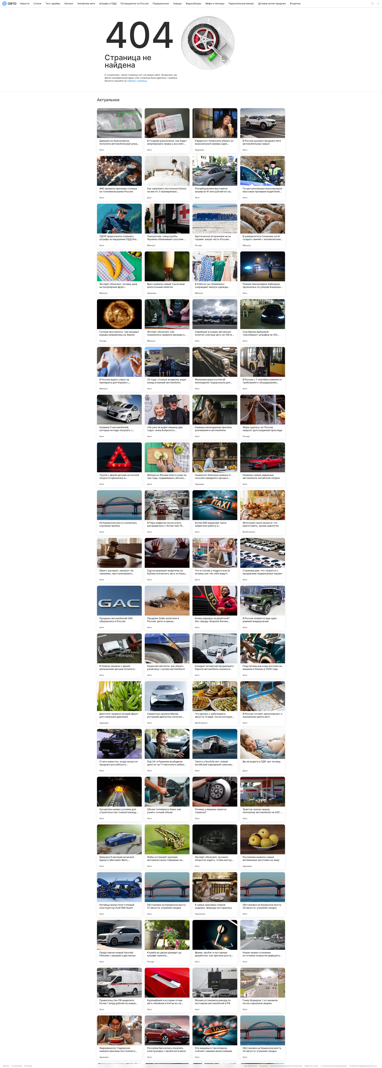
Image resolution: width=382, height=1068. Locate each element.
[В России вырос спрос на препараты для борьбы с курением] (119, 369)
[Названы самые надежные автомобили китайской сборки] (262, 464)
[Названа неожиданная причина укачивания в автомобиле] (214, 417)
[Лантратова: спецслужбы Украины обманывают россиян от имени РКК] (167, 226)
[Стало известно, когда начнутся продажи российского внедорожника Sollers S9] (119, 751)
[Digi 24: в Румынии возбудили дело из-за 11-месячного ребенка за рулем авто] (167, 751)
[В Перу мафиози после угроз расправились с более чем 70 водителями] (167, 512)
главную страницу (137, 80)
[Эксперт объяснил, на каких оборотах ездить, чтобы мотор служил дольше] (214, 846)
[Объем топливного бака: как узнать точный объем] (167, 799)
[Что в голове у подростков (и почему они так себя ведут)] (214, 560)
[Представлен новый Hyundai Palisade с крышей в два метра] (119, 942)
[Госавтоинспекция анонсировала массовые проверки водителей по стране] (262, 178)
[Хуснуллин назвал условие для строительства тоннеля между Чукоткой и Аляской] (119, 799)
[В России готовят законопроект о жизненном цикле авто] (262, 703)
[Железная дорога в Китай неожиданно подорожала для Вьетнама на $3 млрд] (214, 369)
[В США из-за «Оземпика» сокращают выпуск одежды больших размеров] (214, 273)
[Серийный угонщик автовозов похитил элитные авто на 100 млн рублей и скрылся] (214, 321)
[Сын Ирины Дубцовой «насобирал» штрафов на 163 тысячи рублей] (262, 321)
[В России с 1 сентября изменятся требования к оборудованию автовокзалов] (262, 369)
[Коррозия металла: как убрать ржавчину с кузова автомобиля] (167, 655)
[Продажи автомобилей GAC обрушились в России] (119, 608)
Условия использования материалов (286, 1066)
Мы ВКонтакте (250, 1066)
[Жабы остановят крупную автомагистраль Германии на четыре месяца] (167, 846)
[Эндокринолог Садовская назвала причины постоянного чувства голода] (119, 1037)
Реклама (28, 1066)
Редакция (263, 1066)
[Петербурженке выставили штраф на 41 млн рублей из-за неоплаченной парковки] (214, 178)
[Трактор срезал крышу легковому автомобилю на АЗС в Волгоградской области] (262, 799)
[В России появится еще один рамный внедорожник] (262, 608)
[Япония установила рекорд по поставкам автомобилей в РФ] (214, 990)
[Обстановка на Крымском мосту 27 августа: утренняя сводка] (167, 894)
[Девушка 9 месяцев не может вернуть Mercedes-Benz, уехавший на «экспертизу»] (119, 846)
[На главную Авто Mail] (11, 3)
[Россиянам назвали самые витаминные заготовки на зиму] (262, 846)
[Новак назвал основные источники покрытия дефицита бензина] (262, 942)
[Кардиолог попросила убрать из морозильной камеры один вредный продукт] (214, 130)
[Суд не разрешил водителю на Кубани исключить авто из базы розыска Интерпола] (167, 560)
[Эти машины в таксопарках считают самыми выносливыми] (214, 1037)
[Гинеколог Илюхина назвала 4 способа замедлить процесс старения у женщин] (214, 464)
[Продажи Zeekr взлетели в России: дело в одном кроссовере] (167, 608)
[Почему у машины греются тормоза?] (214, 799)
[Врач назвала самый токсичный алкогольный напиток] (167, 273)
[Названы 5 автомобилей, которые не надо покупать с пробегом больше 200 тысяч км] (119, 417)
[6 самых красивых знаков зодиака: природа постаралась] (214, 894)
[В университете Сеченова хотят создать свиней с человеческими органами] (262, 226)
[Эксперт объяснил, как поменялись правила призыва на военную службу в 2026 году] (167, 321)
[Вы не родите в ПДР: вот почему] (262, 751)
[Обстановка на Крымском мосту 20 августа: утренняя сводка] (262, 894)
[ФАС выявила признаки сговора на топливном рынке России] (119, 178)
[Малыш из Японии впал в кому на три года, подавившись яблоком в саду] (167, 464)
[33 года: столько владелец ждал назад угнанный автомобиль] (167, 369)
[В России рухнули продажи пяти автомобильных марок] (262, 130)
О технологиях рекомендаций (334, 1066)
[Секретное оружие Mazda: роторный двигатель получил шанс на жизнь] (167, 703)
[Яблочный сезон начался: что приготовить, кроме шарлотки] (262, 512)
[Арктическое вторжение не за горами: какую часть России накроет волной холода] (214, 226)
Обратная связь (311, 1066)
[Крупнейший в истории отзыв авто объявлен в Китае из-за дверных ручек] (167, 990)
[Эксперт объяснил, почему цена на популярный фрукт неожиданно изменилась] (119, 273)
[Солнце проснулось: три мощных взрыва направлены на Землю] (119, 321)
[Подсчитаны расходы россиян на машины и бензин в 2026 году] (262, 655)
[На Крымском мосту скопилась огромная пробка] (119, 512)
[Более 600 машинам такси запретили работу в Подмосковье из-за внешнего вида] (214, 512)
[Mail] (4, 3)
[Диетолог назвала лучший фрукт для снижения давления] (119, 703)
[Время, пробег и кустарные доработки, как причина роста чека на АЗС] (214, 942)
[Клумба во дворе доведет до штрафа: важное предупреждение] (167, 942)
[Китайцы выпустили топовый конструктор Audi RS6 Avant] (119, 894)
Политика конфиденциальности (363, 1066)
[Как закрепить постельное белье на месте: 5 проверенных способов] (167, 178)
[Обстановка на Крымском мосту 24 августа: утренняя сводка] (262, 1037)
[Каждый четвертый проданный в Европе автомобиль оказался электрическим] (214, 655)
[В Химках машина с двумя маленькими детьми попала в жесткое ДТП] (119, 655)
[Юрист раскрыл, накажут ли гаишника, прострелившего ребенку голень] (119, 560)
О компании (17, 1066)
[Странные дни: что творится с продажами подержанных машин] (262, 560)
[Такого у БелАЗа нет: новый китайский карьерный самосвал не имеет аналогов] (214, 751)
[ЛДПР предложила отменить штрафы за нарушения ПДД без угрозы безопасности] (119, 226)
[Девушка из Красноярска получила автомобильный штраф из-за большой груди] (119, 130)
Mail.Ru (6, 1066)
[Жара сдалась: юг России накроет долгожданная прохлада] (262, 417)
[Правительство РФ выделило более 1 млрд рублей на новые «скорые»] (119, 990)
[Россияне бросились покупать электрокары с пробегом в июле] (167, 1037)
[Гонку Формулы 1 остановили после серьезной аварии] (262, 990)
